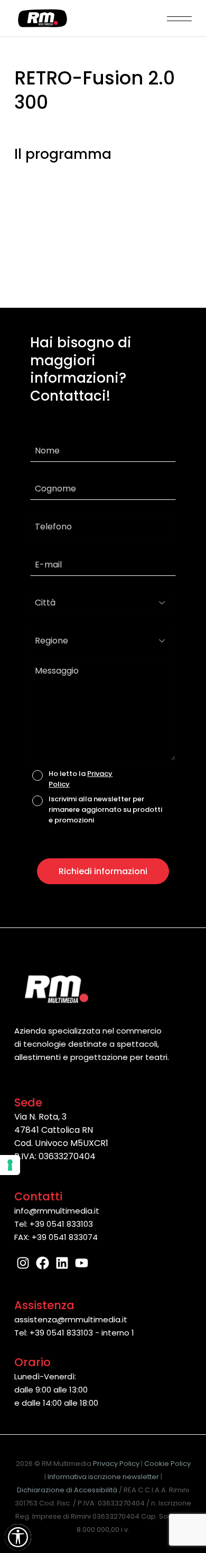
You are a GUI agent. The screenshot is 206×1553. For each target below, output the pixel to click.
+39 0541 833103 (61, 1223)
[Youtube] (81, 1263)
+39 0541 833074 (65, 1237)
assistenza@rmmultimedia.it (70, 1319)
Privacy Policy (116, 1464)
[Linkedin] (62, 1263)
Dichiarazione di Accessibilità (67, 1490)
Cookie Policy (167, 1464)
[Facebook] (42, 1263)
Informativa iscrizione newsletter (103, 1477)
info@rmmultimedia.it (56, 1210)
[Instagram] (23, 1263)
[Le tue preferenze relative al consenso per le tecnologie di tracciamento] (10, 1165)
